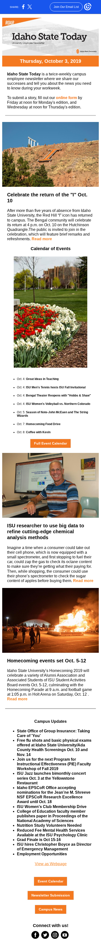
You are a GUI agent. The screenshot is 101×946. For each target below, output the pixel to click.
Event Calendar (50, 881)
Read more (42, 239)
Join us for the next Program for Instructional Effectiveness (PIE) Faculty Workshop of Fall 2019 (54, 764)
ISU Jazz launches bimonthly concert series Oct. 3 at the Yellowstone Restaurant (51, 778)
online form (66, 98)
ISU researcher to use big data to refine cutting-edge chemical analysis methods (45, 531)
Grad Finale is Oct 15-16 (39, 840)
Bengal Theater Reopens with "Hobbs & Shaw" (58, 395)
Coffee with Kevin (38, 432)
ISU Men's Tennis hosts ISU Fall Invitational (56, 387)
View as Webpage (51, 864)
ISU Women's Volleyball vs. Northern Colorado (58, 404)
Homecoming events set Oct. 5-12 (46, 660)
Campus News (51, 909)
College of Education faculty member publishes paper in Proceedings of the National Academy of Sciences (52, 816)
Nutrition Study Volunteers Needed (49, 825)
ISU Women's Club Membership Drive (52, 807)
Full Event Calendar (50, 443)
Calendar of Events (51, 248)
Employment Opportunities (42, 854)
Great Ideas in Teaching (42, 379)
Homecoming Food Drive (43, 424)
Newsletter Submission (50, 895)
